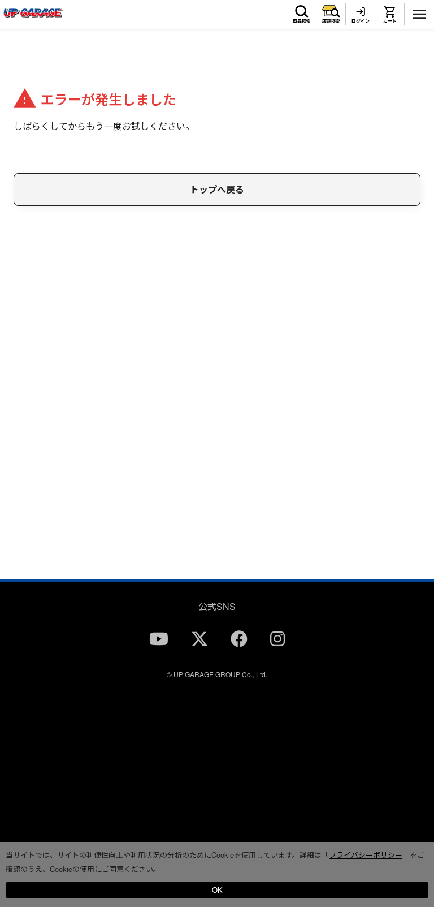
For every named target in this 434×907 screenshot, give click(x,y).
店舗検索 (331, 21)
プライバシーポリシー (365, 854)
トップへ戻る (217, 189)
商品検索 (302, 21)
